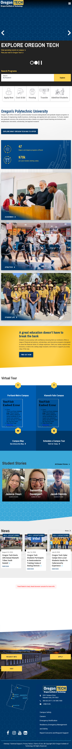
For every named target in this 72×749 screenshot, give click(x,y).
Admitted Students (59, 93)
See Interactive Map (17, 444)
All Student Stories (61, 464)
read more (5, 566)
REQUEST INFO (11, 657)
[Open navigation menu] (69, 3)
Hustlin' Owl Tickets (8, 58)
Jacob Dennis (58, 494)
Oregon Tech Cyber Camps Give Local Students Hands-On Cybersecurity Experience (60, 560)
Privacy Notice (28, 744)
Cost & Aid (20, 93)
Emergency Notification (48, 720)
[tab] (32, 63)
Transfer (44, 93)
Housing (32, 93)
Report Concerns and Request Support (54, 733)
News (67, 531)
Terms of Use (38, 744)
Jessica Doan (13, 494)
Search (5, 75)
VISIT (11, 668)
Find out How (26, 354)
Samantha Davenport (36, 492)
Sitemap (6, 744)
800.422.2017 (47, 701)
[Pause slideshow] (40, 63)
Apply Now (9, 93)
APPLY (60, 657)
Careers (43, 716)
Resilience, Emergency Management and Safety (53, 727)
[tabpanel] (36, 32)
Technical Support (16, 744)
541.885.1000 (57, 701)
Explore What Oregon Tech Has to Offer (19, 131)
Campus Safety (45, 712)
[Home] (55, 689)
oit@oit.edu (47, 704)
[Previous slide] (2, 33)
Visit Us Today (53, 444)
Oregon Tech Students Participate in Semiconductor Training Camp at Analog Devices (35, 560)
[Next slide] (69, 33)
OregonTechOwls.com (8, 56)
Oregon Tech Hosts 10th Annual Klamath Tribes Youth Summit (10, 559)
